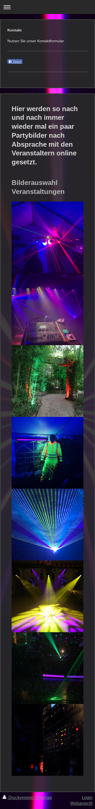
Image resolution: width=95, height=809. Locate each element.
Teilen (16, 62)
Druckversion (20, 797)
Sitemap (44, 797)
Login (87, 797)
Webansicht (81, 803)
